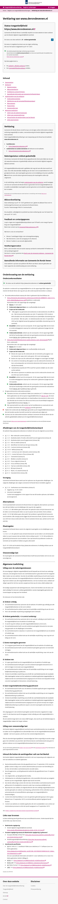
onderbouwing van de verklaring (33, 182)
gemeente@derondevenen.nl (28, 227)
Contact (5, 899)
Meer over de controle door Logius (15, 56)
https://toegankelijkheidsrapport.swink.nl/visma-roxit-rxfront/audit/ (28, 340)
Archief (5, 896)
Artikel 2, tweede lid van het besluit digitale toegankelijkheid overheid (22, 810)
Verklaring (8, 85)
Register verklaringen (29, 7)
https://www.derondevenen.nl (19, 29)
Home (4, 10)
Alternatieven (11, 103)
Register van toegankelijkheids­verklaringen (19, 10)
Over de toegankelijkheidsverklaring (13, 886)
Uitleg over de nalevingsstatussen (17, 113)
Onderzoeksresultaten (13, 99)
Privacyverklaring (36, 889)
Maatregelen (11, 106)
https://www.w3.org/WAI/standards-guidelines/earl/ (28, 867)
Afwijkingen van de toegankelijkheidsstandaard (21, 101)
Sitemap (5, 892)
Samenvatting (9, 82)
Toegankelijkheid (8, 889)
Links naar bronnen (13, 120)
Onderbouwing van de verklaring (14, 96)
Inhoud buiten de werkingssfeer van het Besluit (21, 117)
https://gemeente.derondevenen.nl (20, 151)
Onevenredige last (12, 108)
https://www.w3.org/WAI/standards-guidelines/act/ (35, 865)
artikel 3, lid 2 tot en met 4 (26, 747)
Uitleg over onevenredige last (15, 115)
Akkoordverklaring (12, 89)
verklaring (28, 407)
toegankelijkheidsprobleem (17, 68)
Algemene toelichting (11, 110)
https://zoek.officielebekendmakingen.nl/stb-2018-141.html (25, 830)
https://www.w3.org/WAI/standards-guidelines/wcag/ (30, 860)
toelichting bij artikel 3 (41, 747)
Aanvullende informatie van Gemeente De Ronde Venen (23, 94)
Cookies (33, 886)
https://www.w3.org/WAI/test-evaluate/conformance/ (32, 863)
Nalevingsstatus (11, 87)
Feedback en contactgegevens (16, 92)
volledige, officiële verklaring (16, 66)
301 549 (44, 396)
